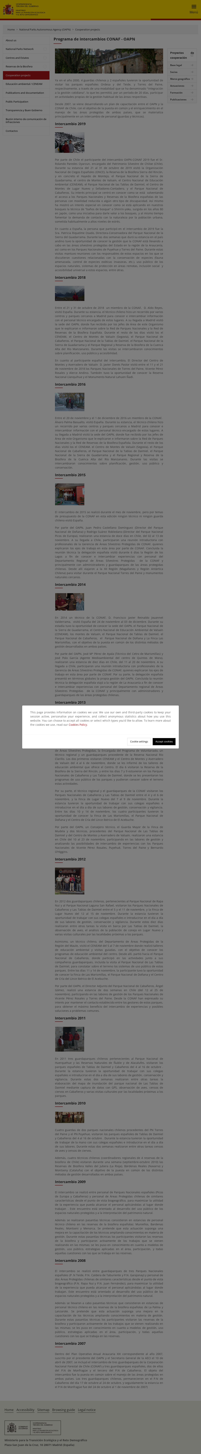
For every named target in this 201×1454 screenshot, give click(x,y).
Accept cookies (164, 741)
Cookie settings (139, 741)
